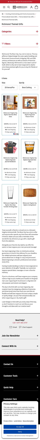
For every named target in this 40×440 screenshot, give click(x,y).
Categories (6, 31)
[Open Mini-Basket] (36, 7)
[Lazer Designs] (20, 7)
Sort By (21, 83)
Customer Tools (10, 375)
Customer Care (10, 399)
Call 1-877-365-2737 (20, 323)
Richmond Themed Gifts (10, 20)
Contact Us (8, 364)
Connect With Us (9, 346)
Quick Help (8, 387)
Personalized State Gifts (9, 17)
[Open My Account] (31, 7)
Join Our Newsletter (11, 335)
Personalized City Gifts (26, 17)
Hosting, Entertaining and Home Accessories (20, 14)
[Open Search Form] (8, 7)
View (3, 83)
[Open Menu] (4, 7)
